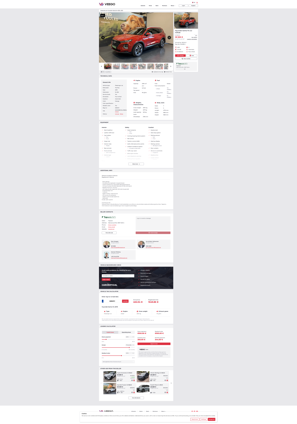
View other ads (109, 232)
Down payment (106, 336)
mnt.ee (117, 114)
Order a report (106, 279)
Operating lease (126, 332)
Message (181, 55)
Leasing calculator (192, 39)
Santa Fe (115, 10)
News (172, 5)
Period (103, 345)
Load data (125, 301)
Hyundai (110, 10)
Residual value (106, 353)
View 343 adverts (136, 397)
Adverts (143, 5)
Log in (183, 5)
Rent (157, 5)
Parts (150, 5)
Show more (135, 164)
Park (193, 55)
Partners (164, 5)
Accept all (211, 419)
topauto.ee (111, 229)
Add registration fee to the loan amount (112, 361)
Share (109, 71)
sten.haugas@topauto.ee (118, 247)
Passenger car (103, 10)
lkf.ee (121, 114)
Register (193, 5)
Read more (195, 419)
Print (103, 71)
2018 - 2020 (120, 10)
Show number (187, 58)
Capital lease (110, 332)
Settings (203, 419)
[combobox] (193, 2)
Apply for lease (154, 343)
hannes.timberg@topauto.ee (119, 258)
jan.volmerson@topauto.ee (153, 247)
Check (117, 111)
